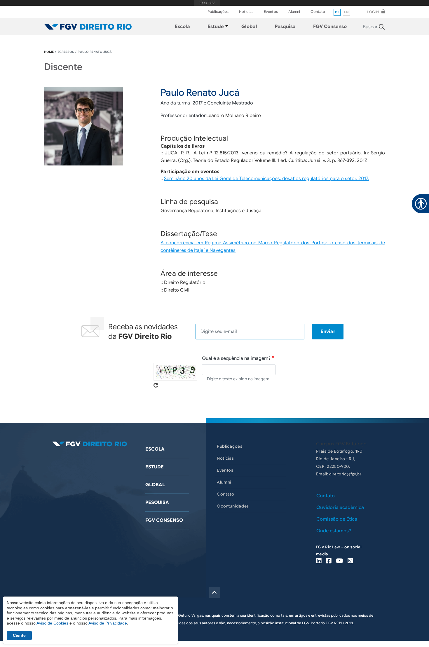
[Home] (88, 26)
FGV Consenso (164, 520)
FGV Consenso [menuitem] (330, 26)
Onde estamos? (333, 531)
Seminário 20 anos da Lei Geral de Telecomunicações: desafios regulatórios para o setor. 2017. (266, 179)
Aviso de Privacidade (107, 623)
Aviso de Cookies (52, 623)
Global (155, 485)
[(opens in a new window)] (318, 561)
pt (337, 12)
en (346, 12)
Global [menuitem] (249, 26)
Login (373, 12)
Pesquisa (157, 502)
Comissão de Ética (336, 519)
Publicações (218, 11)
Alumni (294, 11)
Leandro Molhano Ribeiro (233, 115)
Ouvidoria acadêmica (340, 507)
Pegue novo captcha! (156, 385)
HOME (49, 52)
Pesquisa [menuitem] (285, 26)
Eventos (271, 11)
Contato (318, 11)
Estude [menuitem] (215, 26)
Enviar (327, 331)
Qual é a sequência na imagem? (236, 358)
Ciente (19, 635)
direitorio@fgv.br (345, 474)
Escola (155, 449)
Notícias (246, 11)
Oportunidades (233, 506)
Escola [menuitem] (182, 26)
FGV (207, 3)
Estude (154, 467)
